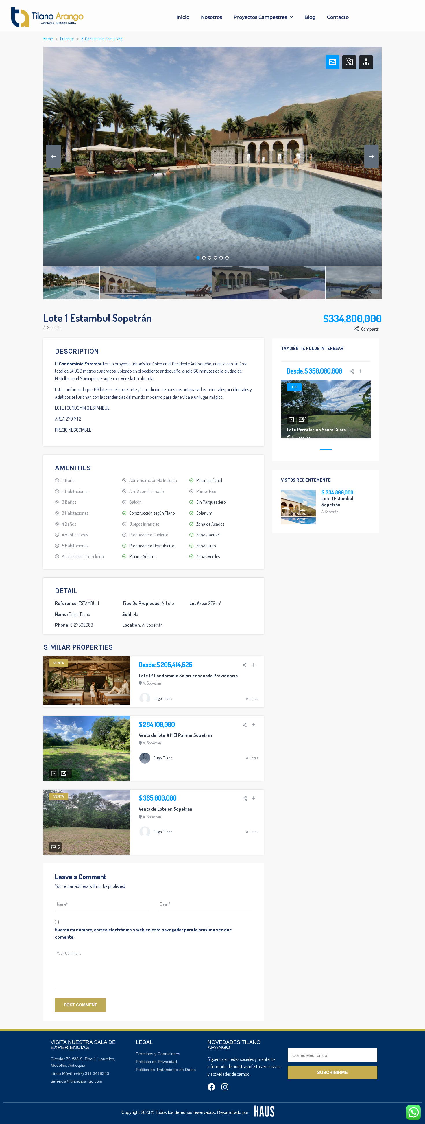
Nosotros (211, 17)
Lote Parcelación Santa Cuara (316, 430)
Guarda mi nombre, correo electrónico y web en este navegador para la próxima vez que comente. (143, 933)
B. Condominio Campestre (101, 38)
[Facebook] (211, 1087)
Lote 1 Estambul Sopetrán (337, 501)
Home (48, 38)
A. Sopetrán (52, 327)
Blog (309, 17)
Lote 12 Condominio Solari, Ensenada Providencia (188, 675)
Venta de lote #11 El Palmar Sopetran (175, 735)
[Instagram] (225, 1087)
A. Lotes (252, 698)
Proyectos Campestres (260, 17)
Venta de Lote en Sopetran (165, 809)
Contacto (338, 17)
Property (67, 38)
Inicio (182, 17)
